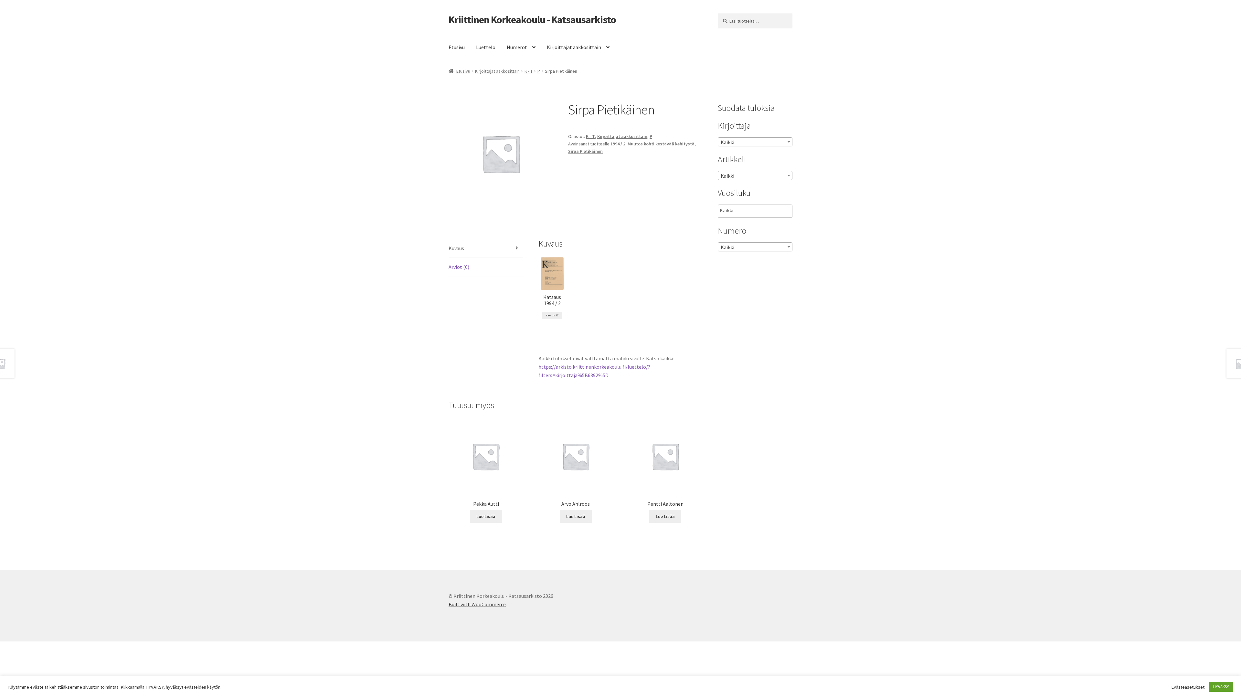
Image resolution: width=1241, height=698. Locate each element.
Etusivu (457, 47)
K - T (529, 71)
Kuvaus (456, 248)
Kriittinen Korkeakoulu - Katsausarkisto (532, 19)
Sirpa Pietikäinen (585, 151)
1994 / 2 (617, 144)
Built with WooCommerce (477, 604)
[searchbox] (752, 210)
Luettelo (485, 47)
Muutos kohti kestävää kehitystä (661, 144)
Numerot (517, 47)
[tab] (486, 248)
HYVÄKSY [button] (1221, 687)
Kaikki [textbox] (727, 142)
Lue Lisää (552, 315)
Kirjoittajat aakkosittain (574, 47)
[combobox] (755, 141)
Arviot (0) (459, 267)
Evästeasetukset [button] (1187, 687)
